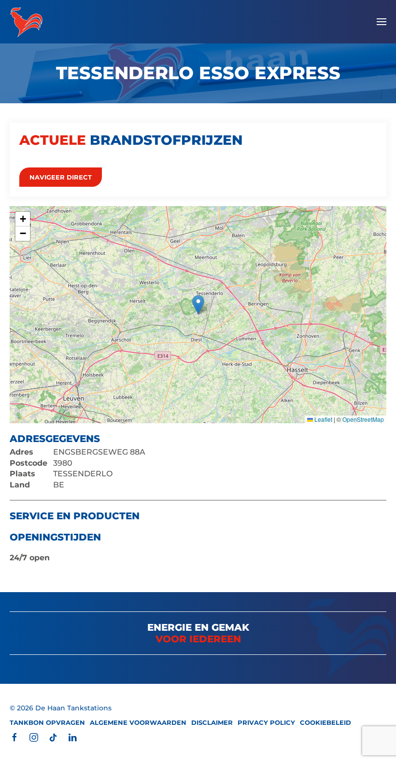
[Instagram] (34, 737)
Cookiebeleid (325, 722)
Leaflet (322, 419)
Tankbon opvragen (47, 722)
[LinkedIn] (72, 737)
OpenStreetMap (363, 419)
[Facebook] (14, 737)
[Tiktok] (53, 737)
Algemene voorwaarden (138, 722)
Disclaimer (212, 722)
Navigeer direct (60, 177)
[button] (381, 21)
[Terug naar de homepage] (26, 21)
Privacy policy (266, 722)
